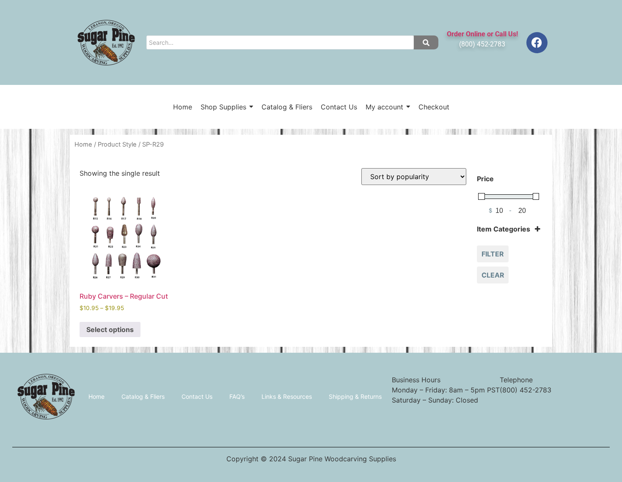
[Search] (426, 42)
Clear (493, 275)
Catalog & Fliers (143, 396)
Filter (493, 254)
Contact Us (197, 396)
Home (83, 144)
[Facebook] (537, 42)
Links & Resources (286, 396)
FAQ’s (237, 396)
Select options (110, 329)
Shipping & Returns (355, 396)
